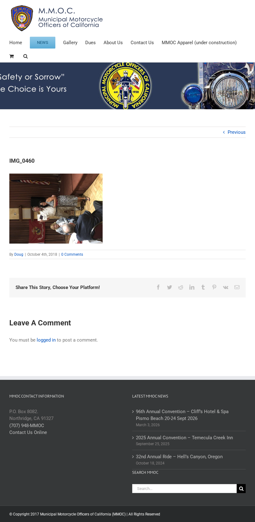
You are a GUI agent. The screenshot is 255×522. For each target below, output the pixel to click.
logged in (46, 340)
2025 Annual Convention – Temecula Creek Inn (184, 437)
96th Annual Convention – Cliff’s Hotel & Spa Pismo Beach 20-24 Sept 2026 (182, 415)
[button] (25, 55)
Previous (237, 132)
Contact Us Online (28, 432)
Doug (18, 254)
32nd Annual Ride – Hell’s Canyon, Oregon (179, 456)
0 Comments (72, 254)
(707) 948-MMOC (26, 425)
